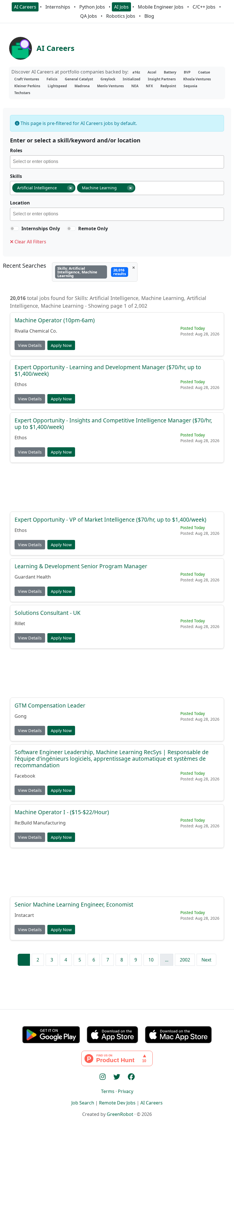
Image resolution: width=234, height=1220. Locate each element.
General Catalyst (79, 79)
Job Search (82, 1103)
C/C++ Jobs (204, 7)
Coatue (204, 72)
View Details (30, 345)
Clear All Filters (29, 242)
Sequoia (190, 86)
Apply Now (61, 345)
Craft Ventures (26, 79)
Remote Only (93, 228)
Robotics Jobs (120, 16)
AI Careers (25, 7)
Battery (170, 72)
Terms (107, 1091)
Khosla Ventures (197, 79)
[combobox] (117, 161)
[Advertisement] (117, 487)
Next (206, 960)
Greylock (107, 79)
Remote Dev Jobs (117, 1103)
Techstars (22, 92)
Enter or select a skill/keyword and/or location (75, 140)
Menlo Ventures (110, 86)
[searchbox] (118, 162)
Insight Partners (162, 79)
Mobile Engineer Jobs (160, 7)
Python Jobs (92, 7)
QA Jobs (88, 16)
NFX (149, 86)
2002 (185, 960)
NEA (134, 86)
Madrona (82, 86)
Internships (57, 7)
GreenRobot (120, 1114)
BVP (187, 72)
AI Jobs (121, 7)
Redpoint (168, 86)
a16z (136, 72)
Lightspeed (57, 86)
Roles (16, 150)
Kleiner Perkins (27, 86)
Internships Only (40, 228)
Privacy (125, 1091)
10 (151, 960)
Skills (16, 176)
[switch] (14, 228)
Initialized (131, 79)
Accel (152, 72)
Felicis (52, 79)
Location (20, 203)
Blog (149, 16)
